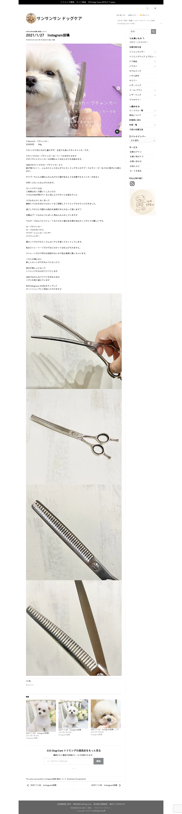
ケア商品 (133, 61)
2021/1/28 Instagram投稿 (104, 785)
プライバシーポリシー (102, 808)
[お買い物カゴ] (155, 8)
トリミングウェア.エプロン (141, 57)
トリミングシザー (137, 52)
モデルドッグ (135, 71)
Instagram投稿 (31, 31)
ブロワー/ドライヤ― (138, 42)
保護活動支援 (135, 47)
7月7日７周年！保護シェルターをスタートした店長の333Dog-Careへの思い (136, 22)
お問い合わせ (136, 161)
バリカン (133, 66)
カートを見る (136, 171)
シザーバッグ (135, 85)
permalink (82, 779)
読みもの (133, 15)
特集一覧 (133, 125)
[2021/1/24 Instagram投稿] (41, 715)
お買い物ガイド (137, 157)
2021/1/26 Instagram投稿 (69, 730)
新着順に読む (135, 120)
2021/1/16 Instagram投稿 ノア (105, 729)
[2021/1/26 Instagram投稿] (73, 713)
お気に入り (145, 15)
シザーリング (135, 95)
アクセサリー (135, 100)
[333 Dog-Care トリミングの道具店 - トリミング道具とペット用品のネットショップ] (63, 18)
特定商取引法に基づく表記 (81, 808)
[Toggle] (155, 51)
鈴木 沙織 (52, 39)
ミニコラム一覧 (136, 110)
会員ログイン (136, 152)
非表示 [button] (119, 2)
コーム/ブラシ (135, 90)
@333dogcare (32, 286)
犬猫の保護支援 (136, 130)
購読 (98, 761)
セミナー (133, 80)
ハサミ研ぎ (134, 76)
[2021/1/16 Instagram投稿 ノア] (106, 713)
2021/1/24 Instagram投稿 (37, 733)
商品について (42, 31)
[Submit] (153, 31)
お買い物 (121, 15)
